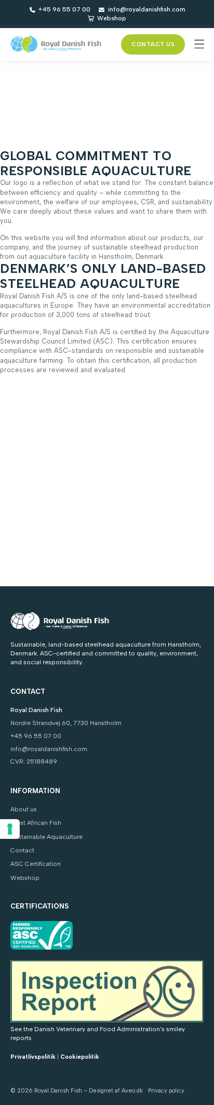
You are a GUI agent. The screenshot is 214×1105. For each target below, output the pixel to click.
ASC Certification (35, 863)
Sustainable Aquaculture (46, 836)
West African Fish (35, 822)
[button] (199, 44)
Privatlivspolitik (33, 1057)
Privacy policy (166, 1090)
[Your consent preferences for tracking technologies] (10, 829)
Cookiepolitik (79, 1057)
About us (23, 809)
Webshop (24, 878)
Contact (22, 850)
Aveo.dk (132, 1090)
